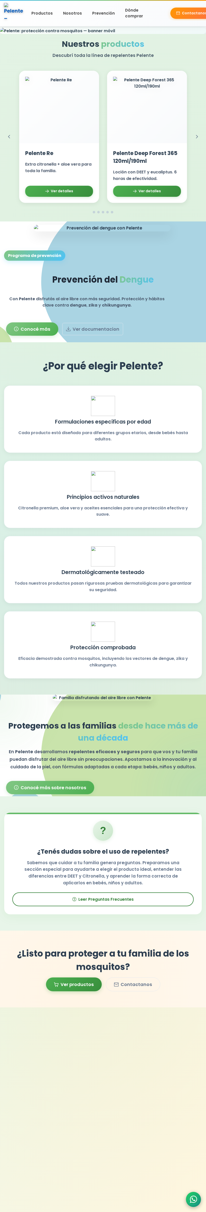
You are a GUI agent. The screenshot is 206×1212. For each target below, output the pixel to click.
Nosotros (72, 13)
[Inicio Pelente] (14, 13)
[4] (107, 212)
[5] (112, 212)
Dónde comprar (134, 13)
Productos (42, 13)
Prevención (103, 13)
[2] (98, 212)
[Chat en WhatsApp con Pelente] (193, 1199)
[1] (94, 212)
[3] (103, 212)
